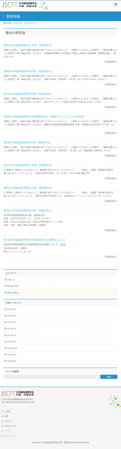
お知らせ (11, 280)
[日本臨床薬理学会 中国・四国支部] (19, 6)
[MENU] (116, 4)
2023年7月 (11, 322)
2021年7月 (11, 335)
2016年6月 (11, 361)
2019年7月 (11, 342)
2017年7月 (11, 355)
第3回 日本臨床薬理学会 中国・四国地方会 (28, 187)
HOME (9, 23)
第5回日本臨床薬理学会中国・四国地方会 (27, 142)
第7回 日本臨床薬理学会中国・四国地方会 (27, 94)
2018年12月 (12, 348)
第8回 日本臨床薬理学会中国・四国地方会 (27, 71)
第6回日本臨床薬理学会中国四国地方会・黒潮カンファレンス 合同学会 (44, 116)
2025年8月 (11, 309)
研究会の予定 (12, 286)
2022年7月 (11, 329)
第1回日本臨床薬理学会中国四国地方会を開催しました (35, 239)
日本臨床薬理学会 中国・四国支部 (57, 442)
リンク (7, 431)
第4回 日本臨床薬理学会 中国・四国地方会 (28, 165)
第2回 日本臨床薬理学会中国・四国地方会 (27, 210)
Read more (110, 62)
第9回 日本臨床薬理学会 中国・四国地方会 (28, 45)
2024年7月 (11, 316)
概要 (6, 416)
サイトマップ (10, 436)
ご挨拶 (7, 411)
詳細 (63, 244)
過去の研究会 (12, 293)
